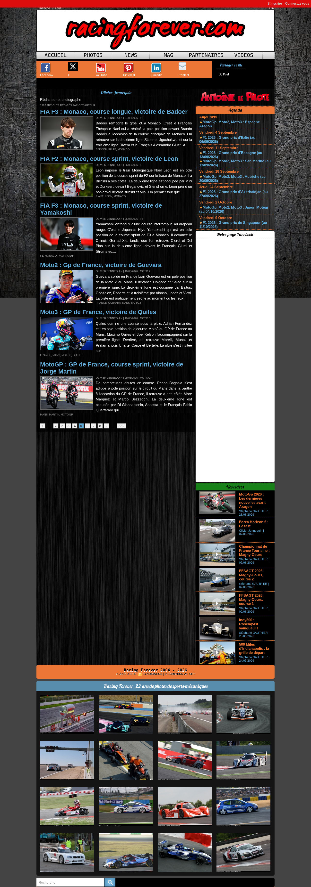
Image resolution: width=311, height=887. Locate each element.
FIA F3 (112, 149)
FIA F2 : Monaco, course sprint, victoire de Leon (109, 158)
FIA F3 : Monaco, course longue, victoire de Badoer (114, 111)
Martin (54, 414)
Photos (93, 55)
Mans (126, 302)
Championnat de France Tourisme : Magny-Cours (254, 550)
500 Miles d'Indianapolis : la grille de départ (254, 648)
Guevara (114, 302)
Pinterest (129, 75)
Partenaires (206, 55)
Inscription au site (180, 674)
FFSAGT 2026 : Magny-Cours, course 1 (252, 599)
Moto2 (136, 302)
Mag (168, 55)
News (130, 55)
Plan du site (126, 674)
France (101, 302)
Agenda (235, 110)
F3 (41, 255)
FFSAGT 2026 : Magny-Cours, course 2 (252, 575)
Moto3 (66, 355)
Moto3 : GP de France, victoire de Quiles (98, 312)
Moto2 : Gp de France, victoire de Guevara (101, 264)
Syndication (153, 674)
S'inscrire (275, 3)
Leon (108, 196)
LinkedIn (156, 75)
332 (121, 426)
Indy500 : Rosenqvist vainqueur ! (248, 624)
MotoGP (67, 414)
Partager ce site (231, 65)
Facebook (46, 75)
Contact (184, 75)
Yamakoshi (66, 255)
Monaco (124, 149)
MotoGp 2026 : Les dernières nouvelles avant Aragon (252, 500)
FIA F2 (100, 196)
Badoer (101, 149)
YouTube (101, 75)
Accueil (55, 55)
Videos (243, 55)
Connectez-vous (297, 3)
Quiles (77, 355)
